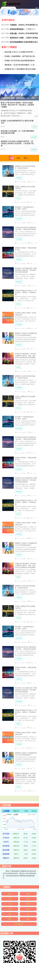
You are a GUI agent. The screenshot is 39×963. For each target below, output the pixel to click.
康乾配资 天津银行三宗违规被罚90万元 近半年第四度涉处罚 (26, 334)
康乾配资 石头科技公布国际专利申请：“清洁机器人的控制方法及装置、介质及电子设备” (17, 143)
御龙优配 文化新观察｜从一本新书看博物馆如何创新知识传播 (17, 132)
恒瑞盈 (35, 127)
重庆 (9, 894)
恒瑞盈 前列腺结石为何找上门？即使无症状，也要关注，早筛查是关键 (26, 292)
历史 (9, 899)
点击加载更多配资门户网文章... (19, 800)
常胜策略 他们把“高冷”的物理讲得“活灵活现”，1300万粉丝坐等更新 (25, 228)
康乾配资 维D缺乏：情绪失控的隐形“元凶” (25, 249)
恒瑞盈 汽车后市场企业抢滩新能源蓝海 (19, 60)
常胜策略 (18, 239)
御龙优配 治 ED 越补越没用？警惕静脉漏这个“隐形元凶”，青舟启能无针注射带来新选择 (26, 270)
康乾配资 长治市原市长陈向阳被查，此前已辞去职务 (25, 167)
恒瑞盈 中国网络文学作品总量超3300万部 (25, 187)
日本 (9, 914)
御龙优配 (34, 137)
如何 (28, 894)
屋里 (28, 919)
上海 (9, 904)
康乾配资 (34, 149)
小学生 (28, 899)
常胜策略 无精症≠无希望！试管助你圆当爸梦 (25, 314)
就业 (28, 909)
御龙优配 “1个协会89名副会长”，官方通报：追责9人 (25, 208)
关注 (28, 914)
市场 (9, 909)
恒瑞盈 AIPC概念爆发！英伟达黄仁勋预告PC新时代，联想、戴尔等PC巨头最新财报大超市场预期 (25, 355)
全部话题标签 (19, 924)
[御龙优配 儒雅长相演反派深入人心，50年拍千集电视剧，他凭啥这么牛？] (19, 87)
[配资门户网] (11, 4)
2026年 (28, 904)
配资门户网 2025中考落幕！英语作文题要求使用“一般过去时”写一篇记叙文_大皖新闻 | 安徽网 (17, 104)
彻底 (9, 919)
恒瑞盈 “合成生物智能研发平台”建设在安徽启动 (17, 121)
